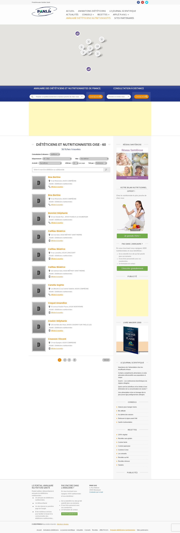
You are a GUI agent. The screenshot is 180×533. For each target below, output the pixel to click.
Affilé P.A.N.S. (120, 14)
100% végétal (122, 435)
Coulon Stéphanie (57, 321)
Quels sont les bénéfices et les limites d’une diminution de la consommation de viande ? (132, 388)
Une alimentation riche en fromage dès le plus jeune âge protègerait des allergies (132, 394)
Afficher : (75, 163)
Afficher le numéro (57, 187)
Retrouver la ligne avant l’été (127, 418)
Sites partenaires (124, 18)
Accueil (70, 11)
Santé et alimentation (125, 422)
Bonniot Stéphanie (58, 213)
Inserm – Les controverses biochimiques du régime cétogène (132, 382)
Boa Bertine (54, 177)
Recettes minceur (124, 461)
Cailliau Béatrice (56, 231)
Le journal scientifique (122, 11)
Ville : (77, 159)
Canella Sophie (56, 285)
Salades (121, 465)
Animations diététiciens (92, 11)
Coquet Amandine (57, 303)
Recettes (102, 14)
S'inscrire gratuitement (132, 268)
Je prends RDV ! (132, 236)
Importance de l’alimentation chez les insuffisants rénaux (130, 368)
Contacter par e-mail (96, 492)
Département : (37, 159)
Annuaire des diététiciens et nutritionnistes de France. (67, 88)
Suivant (106, 360)
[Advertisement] (90, 119)
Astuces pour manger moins (127, 407)
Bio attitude (122, 411)
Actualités (72, 14)
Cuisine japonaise (124, 446)
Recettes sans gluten (125, 438)
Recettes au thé (123, 457)
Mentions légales (63, 524)
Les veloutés (122, 453)
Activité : (35, 163)
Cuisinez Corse (123, 450)
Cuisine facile (122, 442)
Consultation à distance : (41, 154)
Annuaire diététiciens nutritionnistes (88, 18)
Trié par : (91, 163)
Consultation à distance (128, 88)
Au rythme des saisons (125, 414)
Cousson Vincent (57, 339)
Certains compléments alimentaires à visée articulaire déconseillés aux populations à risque (132, 375)
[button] (89, 69)
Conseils (87, 14)
